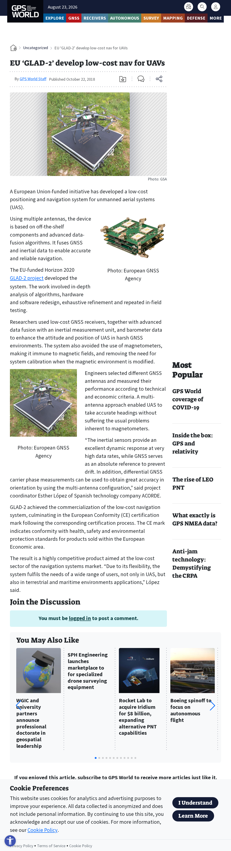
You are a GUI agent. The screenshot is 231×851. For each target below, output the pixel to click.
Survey (151, 18)
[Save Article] (122, 79)
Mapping (173, 18)
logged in (80, 618)
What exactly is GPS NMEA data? (194, 519)
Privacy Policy (21, 845)
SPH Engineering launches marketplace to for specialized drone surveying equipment (88, 671)
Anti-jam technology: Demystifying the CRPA (191, 564)
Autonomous (124, 18)
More (216, 18)
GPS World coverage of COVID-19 (187, 399)
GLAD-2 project (27, 278)
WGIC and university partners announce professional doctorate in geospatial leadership (31, 723)
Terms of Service (51, 845)
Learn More (193, 815)
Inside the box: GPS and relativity (192, 443)
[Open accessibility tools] (10, 840)
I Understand (195, 802)
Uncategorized (35, 47)
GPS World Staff (33, 78)
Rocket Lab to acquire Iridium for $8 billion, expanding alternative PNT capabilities (138, 716)
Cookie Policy (43, 830)
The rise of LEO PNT (192, 483)
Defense (196, 18)
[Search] (202, 6)
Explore (54, 18)
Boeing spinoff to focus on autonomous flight (190, 710)
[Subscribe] (188, 6)
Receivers (94, 18)
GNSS (73, 18)
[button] (212, 705)
